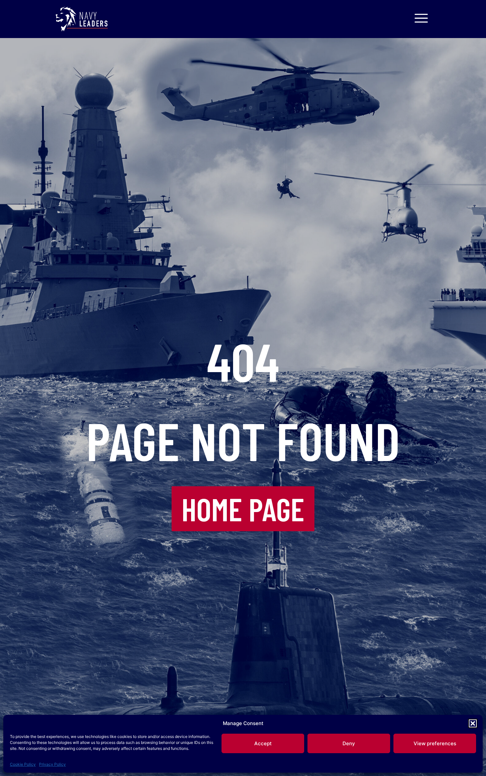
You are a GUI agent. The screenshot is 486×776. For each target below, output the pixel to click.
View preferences (435, 743)
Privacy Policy (52, 764)
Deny (349, 743)
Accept (263, 743)
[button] (472, 723)
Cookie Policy (23, 764)
